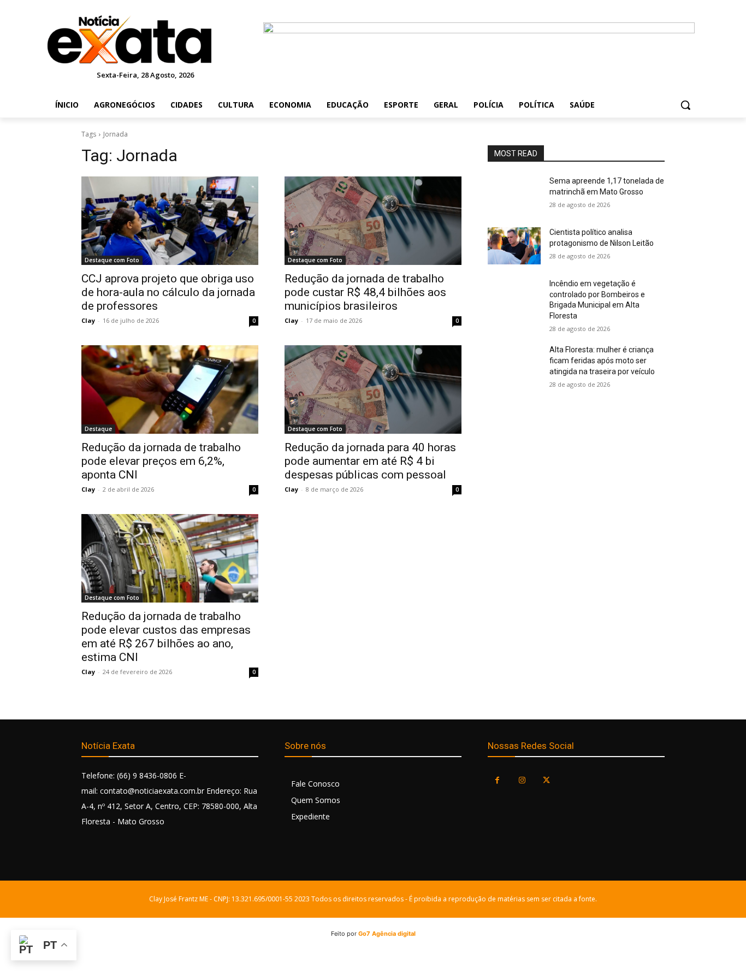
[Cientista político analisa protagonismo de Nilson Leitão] (514, 245)
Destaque (98, 429)
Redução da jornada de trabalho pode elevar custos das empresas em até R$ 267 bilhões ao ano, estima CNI (166, 637)
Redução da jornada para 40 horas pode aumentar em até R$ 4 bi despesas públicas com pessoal (370, 461)
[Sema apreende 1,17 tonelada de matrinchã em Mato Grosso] (514, 194)
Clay (88, 320)
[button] (685, 105)
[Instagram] (521, 780)
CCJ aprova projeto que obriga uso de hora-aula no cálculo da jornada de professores (168, 292)
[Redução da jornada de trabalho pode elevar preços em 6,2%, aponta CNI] (169, 389)
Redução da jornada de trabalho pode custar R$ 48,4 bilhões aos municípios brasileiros (365, 292)
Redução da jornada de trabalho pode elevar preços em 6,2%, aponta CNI (161, 461)
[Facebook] (497, 780)
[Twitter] (546, 780)
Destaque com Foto (112, 260)
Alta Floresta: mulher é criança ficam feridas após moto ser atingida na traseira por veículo (602, 360)
